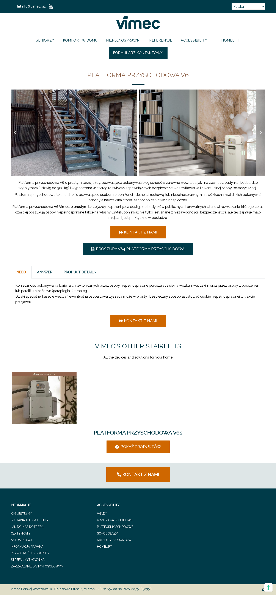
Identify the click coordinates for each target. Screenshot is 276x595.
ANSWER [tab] (44, 272)
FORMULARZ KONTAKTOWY (138, 53)
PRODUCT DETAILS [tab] (80, 272)
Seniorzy (45, 40)
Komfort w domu (80, 40)
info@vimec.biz (33, 6)
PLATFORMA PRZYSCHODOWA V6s (138, 432)
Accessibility (194, 40)
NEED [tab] (21, 272)
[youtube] (50, 6)
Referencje (160, 40)
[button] (15, 132)
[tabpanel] (138, 294)
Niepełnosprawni (123, 40)
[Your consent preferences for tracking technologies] (268, 587)
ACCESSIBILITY (108, 505)
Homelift (230, 40)
